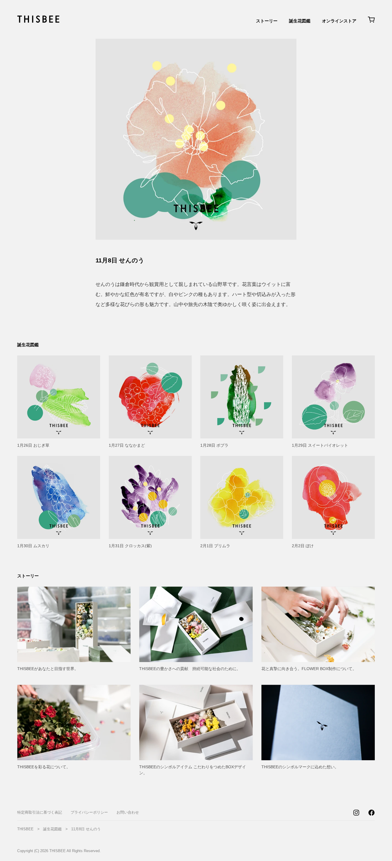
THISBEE (25, 829)
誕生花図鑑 (300, 21)
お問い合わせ (128, 812)
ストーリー (266, 21)
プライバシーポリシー (89, 812)
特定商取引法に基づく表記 (39, 812)
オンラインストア (339, 21)
